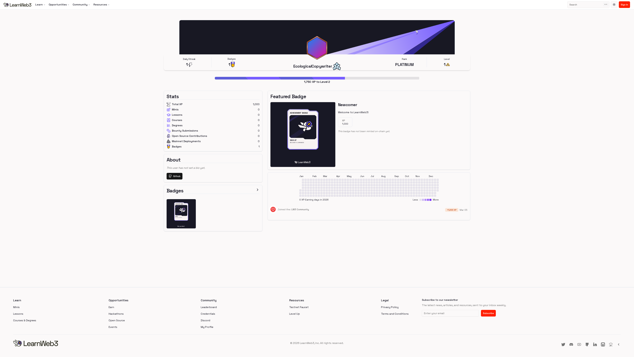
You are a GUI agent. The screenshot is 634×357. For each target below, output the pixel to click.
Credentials (208, 314)
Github (176, 176)
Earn (111, 307)
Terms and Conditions (395, 314)
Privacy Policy (390, 307)
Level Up (294, 314)
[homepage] (114, 343)
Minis (16, 307)
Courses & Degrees (24, 320)
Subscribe (488, 313)
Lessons (18, 314)
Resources (100, 4)
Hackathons (116, 314)
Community (80, 4)
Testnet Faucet (299, 307)
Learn (39, 4)
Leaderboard (209, 307)
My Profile (207, 327)
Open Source (117, 320)
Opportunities (58, 4)
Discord (205, 320)
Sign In (624, 4)
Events (113, 327)
